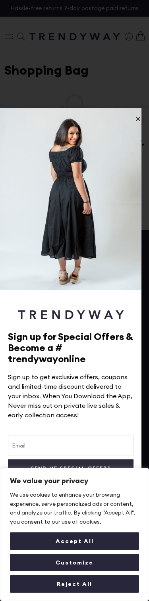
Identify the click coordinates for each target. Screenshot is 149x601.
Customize (74, 562)
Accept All (75, 541)
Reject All (74, 584)
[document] (74, 300)
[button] (138, 119)
